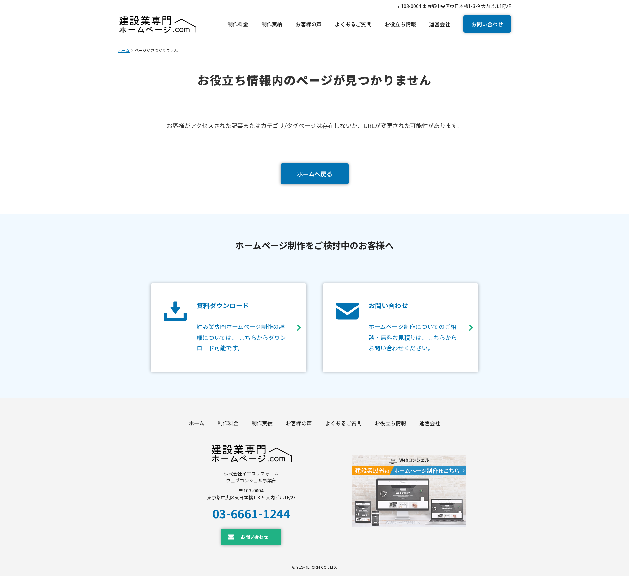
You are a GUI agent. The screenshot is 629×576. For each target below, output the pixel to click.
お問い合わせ (487, 24)
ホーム (124, 50)
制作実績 (262, 423)
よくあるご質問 (343, 423)
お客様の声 (299, 423)
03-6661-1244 (251, 513)
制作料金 (228, 423)
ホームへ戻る (314, 173)
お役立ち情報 (390, 423)
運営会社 (429, 423)
